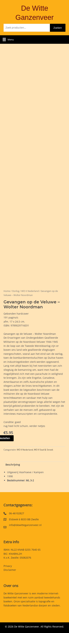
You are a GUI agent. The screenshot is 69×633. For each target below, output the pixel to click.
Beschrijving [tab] (12, 464)
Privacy (8, 566)
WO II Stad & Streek (43, 449)
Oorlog (15, 291)
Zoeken (57, 27)
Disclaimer (10, 570)
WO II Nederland (30, 291)
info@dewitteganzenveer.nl (25, 525)
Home (7, 291)
